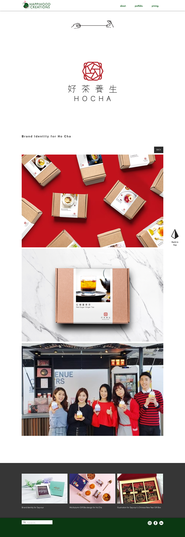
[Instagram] (150, 523)
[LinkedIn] (161, 523)
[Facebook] (155, 523)
